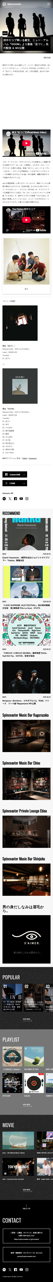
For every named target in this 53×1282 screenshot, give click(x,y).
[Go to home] (11, 3)
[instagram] (27, 500)
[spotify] (4, 500)
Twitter (24, 458)
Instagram (33, 458)
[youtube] (21, 500)
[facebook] (16, 500)
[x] (10, 500)
